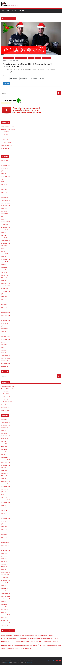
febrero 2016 (4, 278)
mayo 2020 (4, 192)
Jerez (37, 641)
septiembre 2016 (5, 259)
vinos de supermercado (13, 648)
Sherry (14, 645)
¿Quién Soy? (22, 10)
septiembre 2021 (5, 176)
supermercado (21, 645)
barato (19, 635)
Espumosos (6, 131)
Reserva (55, 641)
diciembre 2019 (5, 200)
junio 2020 (4, 189)
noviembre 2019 (5, 203)
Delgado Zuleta (12, 638)
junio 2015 (4, 296)
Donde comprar (11, 10)
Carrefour (35, 635)
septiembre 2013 (5, 339)
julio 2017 (4, 246)
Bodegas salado (29, 635)
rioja (3, 645)
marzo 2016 (4, 275)
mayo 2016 (4, 270)
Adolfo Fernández (18, 60)
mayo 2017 (4, 248)
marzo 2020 (4, 197)
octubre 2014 (4, 318)
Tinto (40, 645)
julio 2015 (4, 294)
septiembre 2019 (5, 205)
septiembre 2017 (5, 243)
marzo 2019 (4, 213)
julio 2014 (4, 326)
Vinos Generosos (46, 57)
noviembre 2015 (5, 286)
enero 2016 (4, 280)
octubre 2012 (4, 360)
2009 (5, 635)
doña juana (12, 641)
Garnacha (33, 641)
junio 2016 (4, 267)
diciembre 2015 (5, 283)
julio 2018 (4, 232)
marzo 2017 (4, 254)
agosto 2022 (4, 168)
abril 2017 (4, 251)
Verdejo (3, 648)
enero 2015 (4, 310)
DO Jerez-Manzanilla (34, 638)
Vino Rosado (6, 137)
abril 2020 (4, 195)
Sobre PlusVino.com (6, 145)
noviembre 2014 (5, 315)
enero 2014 (4, 331)
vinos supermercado (25, 648)
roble (6, 645)
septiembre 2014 (5, 320)
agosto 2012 (4, 366)
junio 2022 (4, 173)
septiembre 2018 (5, 227)
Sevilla (9, 645)
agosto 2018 (4, 230)
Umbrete (49, 645)
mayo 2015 (4, 299)
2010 (8, 635)
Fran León (27, 641)
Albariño (16, 635)
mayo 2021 (4, 181)
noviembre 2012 (5, 358)
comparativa (50, 635)
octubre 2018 (4, 224)
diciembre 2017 (5, 240)
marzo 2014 (4, 328)
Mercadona (48, 641)
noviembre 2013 (5, 336)
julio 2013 (4, 342)
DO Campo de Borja (21, 638)
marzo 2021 (4, 184)
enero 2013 (4, 352)
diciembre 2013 (5, 334)
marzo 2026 (4, 160)
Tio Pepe (45, 645)
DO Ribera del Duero (50, 638)
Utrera (59, 645)
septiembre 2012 (5, 363)
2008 (2, 635)
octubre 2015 (4, 288)
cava (38, 635)
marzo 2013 (4, 350)
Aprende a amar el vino (9, 57)
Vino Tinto (38, 57)
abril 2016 (4, 272)
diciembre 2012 (5, 355)
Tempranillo (33, 645)
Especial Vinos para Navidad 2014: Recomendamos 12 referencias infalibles (28, 65)
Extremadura (18, 641)
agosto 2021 (4, 179)
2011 (12, 635)
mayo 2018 (4, 235)
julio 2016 (4, 264)
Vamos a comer (5, 151)
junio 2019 (4, 211)
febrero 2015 (4, 307)
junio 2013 (4, 344)
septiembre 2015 (5, 291)
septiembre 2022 (5, 165)
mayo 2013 (4, 347)
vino (6, 648)
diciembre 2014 (5, 312)
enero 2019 (4, 219)
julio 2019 (4, 208)
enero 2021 (4, 187)
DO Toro (7, 641)
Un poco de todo (5, 148)
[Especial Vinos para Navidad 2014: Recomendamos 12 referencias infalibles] (31, 38)
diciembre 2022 (5, 163)
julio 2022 (4, 171)
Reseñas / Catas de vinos (21, 57)
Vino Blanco (31, 57)
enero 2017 (4, 256)
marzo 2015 (4, 304)
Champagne (43, 635)
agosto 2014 (4, 323)
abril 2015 (4, 302)
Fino (22, 641)
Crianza (4, 638)
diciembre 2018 (5, 222)
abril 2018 (4, 238)
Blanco (24, 635)
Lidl (39, 641)
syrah (28, 645)
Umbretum (54, 645)
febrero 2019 (4, 216)
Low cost (43, 641)
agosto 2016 (4, 262)
